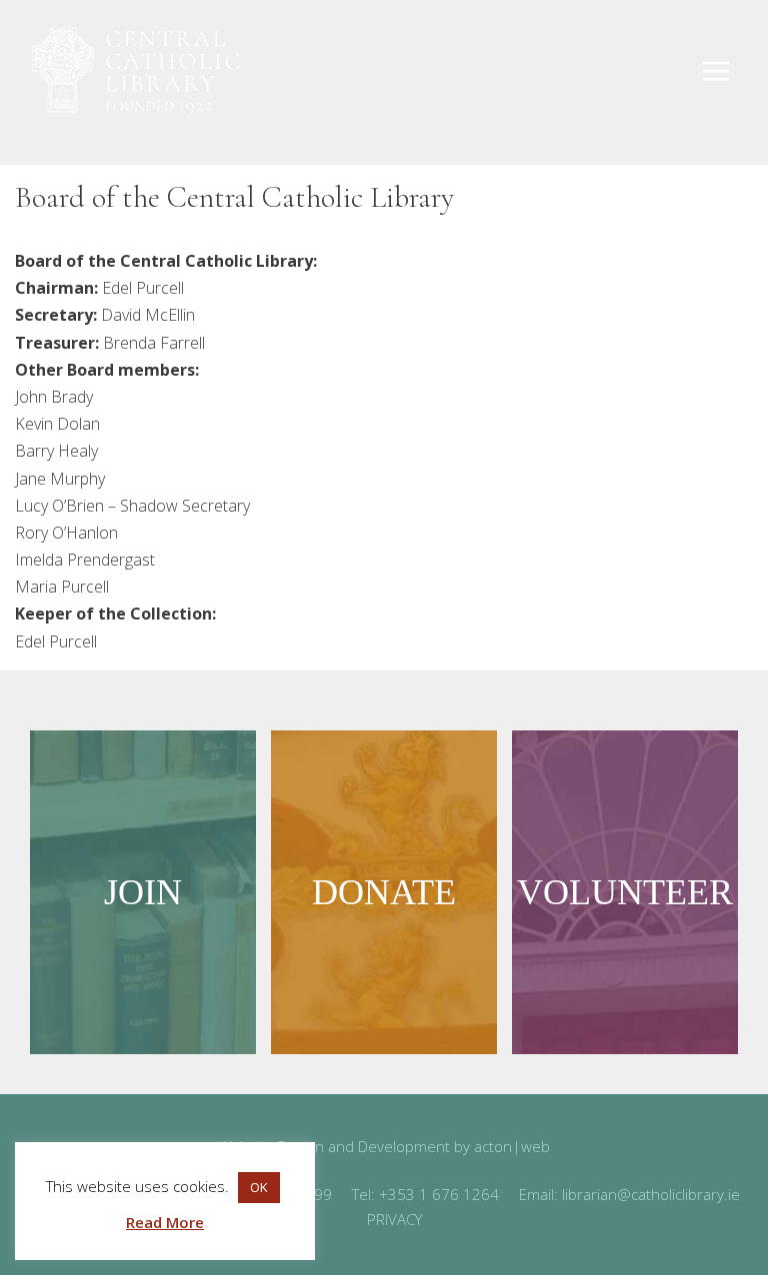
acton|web (512, 1146)
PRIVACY (394, 1219)
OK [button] (259, 1187)
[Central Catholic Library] (135, 72)
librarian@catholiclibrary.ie (651, 1194)
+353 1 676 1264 (439, 1194)
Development (404, 1146)
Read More (165, 1222)
